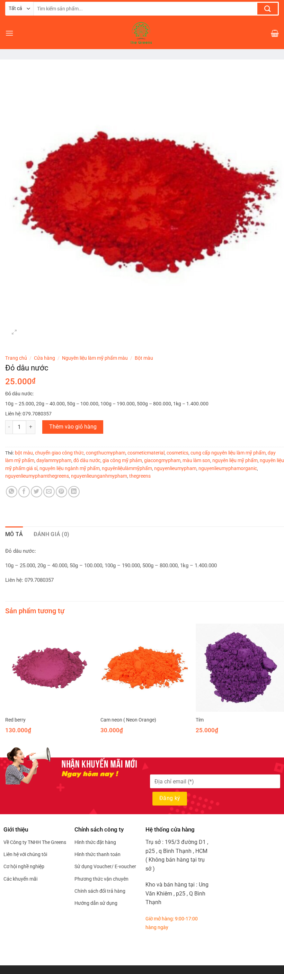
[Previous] (5, 684)
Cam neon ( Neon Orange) (128, 720)
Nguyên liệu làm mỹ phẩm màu (95, 358)
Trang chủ (16, 358)
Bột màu (144, 358)
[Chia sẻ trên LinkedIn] (74, 491)
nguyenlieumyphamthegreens (37, 476)
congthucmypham (105, 453)
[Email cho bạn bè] (49, 491)
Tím (200, 720)
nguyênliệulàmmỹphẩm (127, 468)
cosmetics (177, 453)
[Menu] (9, 33)
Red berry (15, 720)
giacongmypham (162, 460)
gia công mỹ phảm (122, 460)
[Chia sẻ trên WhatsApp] (11, 491)
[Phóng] (14, 333)
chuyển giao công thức (59, 453)
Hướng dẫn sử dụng (95, 903)
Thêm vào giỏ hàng (73, 427)
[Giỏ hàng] (275, 33)
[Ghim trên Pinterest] (61, 491)
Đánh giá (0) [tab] (52, 534)
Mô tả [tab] (14, 534)
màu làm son (196, 460)
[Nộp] (267, 9)
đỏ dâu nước (86, 460)
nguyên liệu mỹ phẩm (235, 460)
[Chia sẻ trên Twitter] (36, 491)
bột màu (24, 453)
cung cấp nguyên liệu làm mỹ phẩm (228, 453)
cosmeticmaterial (146, 453)
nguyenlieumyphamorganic (227, 468)
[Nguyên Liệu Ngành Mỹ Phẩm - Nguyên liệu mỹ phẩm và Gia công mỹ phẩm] (142, 33)
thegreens (140, 476)
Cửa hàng (44, 358)
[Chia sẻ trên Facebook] (24, 491)
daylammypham (53, 460)
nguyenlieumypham (175, 468)
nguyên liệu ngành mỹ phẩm (69, 468)
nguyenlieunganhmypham (99, 476)
